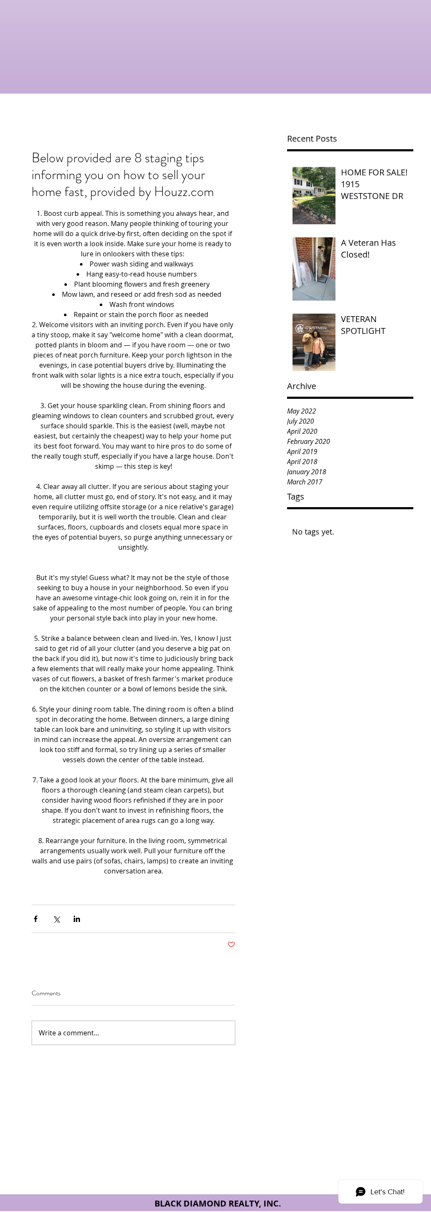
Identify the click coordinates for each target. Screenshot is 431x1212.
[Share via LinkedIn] (77, 919)
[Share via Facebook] (36, 919)
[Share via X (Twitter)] (56, 919)
